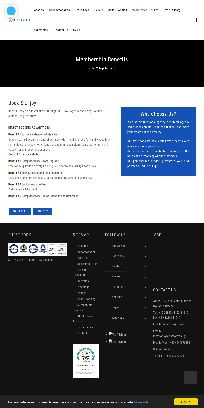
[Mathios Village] (19, 20)
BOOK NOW (42, 211)
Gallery (81, 293)
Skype (115, 307)
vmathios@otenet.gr (175, 324)
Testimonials (85, 327)
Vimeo (116, 276)
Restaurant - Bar (87, 263)
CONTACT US (19, 211)
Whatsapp (118, 317)
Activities (83, 281)
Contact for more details (23, 154)
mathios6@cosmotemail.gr (169, 336)
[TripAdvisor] (117, 334)
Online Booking (86, 299)
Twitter (116, 266)
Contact (82, 333)
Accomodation (86, 252)
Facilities (82, 257)
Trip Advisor (119, 245)
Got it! (186, 401)
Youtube (117, 297)
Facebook (118, 256)
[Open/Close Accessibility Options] (11, 10)
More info (141, 401)
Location (82, 245)
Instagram (118, 286)
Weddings (83, 287)
